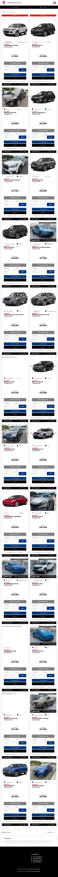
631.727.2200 (23, 84)
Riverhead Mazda (36, 286)
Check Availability (15, 74)
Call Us (15, 78)
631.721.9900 (51, 286)
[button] (27, 29)
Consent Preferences (12, 876)
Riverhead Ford (7, 84)
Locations (44, 7)
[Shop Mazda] (3, 2)
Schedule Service (15, 7)
